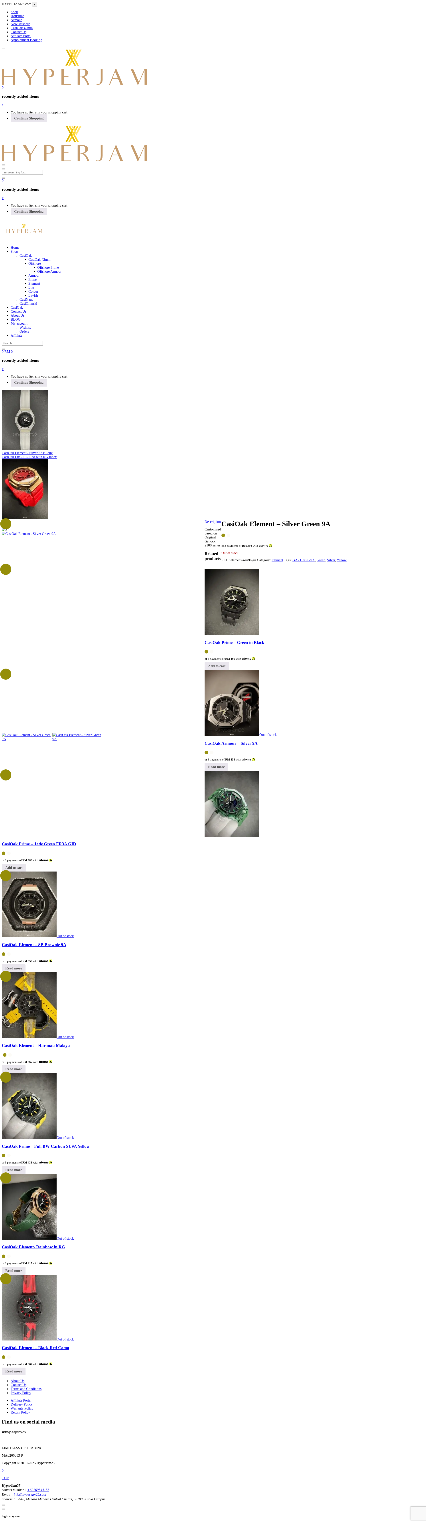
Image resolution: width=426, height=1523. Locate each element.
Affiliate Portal (21, 36)
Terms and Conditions (26, 1389)
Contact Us (18, 32)
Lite (31, 287)
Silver (331, 560)
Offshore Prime (48, 267)
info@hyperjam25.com (30, 1494)
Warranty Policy (22, 1408)
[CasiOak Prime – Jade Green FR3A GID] (232, 835)
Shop (14, 12)
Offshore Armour (49, 271)
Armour (16, 20)
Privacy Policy (21, 1393)
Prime (17, 16)
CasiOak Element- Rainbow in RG (33, 1247)
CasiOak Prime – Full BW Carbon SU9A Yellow (46, 1146)
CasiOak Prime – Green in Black (234, 642)
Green (321, 560)
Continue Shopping (28, 118)
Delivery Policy (22, 1404)
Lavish (33, 295)
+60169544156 (38, 1490)
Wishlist (25, 327)
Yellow (342, 560)
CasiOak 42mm (22, 28)
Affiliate (16, 335)
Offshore (20, 24)
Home (15, 247)
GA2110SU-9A (303, 560)
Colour (33, 291)
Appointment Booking (26, 40)
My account (19, 323)
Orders (24, 331)
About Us (17, 315)
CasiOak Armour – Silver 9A (231, 743)
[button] (3, 87)
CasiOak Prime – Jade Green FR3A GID (39, 844)
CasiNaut (26, 299)
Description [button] (213, 522)
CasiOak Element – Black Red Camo (35, 1347)
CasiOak (26, 255)
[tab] (213, 522)
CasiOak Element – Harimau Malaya (36, 1045)
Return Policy (20, 1412)
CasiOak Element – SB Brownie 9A (34, 944)
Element (34, 283)
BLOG (16, 319)
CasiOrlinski (28, 303)
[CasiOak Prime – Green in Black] (232, 634)
